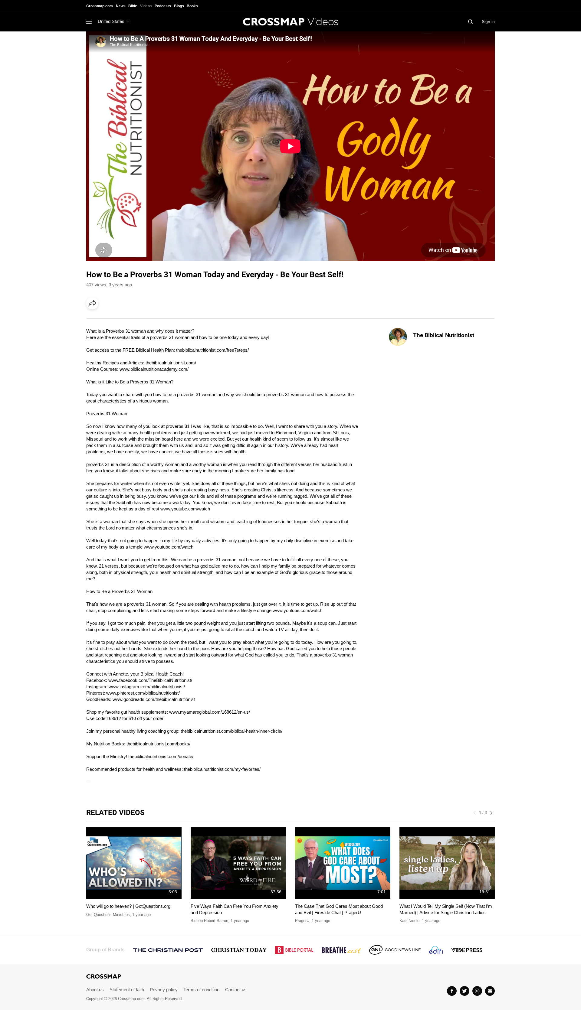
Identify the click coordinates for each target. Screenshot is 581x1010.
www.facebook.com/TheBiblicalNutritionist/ (150, 680)
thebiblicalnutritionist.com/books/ (158, 743)
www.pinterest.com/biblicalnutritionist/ (143, 693)
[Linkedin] (106, 320)
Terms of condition (201, 989)
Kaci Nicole (409, 920)
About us (95, 989)
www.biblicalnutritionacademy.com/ (154, 369)
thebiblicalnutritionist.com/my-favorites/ (222, 769)
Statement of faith (127, 989)
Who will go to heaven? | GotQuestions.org (128, 906)
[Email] (131, 320)
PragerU (302, 920)
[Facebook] (94, 320)
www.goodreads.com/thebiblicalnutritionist (154, 699)
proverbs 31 (162, 337)
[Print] (144, 320)
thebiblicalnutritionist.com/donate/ (160, 756)
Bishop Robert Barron (209, 920)
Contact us (236, 989)
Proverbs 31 (151, 274)
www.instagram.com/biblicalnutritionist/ (147, 686)
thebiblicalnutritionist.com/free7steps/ (212, 350)
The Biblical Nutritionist (443, 335)
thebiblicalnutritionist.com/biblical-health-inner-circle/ (231, 731)
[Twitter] (464, 991)
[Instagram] (477, 991)
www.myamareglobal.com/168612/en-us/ (209, 712)
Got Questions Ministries (108, 914)
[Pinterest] (119, 320)
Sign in (488, 21)
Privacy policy (164, 989)
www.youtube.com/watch (185, 508)
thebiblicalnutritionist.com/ (171, 362)
